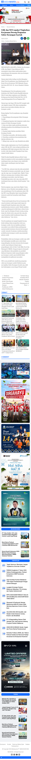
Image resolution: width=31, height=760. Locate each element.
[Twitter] (14, 754)
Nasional (4, 5)
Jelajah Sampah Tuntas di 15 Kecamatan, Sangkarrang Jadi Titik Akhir (10, 709)
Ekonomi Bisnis (20, 5)
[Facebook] (12, 754)
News (11, 5)
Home (2, 27)
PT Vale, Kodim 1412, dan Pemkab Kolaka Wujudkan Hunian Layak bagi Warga (9, 717)
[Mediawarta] (10, 2)
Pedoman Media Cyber (18, 744)
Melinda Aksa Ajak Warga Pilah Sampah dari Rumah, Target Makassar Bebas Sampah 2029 (9, 701)
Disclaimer (3, 744)
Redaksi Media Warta (11, 41)
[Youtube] (17, 754)
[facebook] (21, 38)
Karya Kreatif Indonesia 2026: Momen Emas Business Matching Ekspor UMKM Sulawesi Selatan (10, 734)
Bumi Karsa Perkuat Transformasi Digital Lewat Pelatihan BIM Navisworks (9, 726)
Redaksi (28, 744)
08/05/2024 (4, 38)
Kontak (9, 744)
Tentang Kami (15, 746)
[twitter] (25, 39)
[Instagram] (19, 754)
